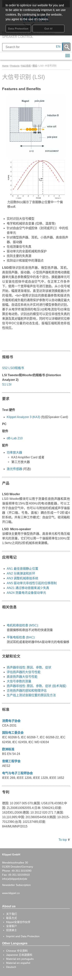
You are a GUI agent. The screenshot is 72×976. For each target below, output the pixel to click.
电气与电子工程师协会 (17, 773)
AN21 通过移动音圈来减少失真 (28, 588)
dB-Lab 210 (15, 438)
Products (14, 65)
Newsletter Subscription (16, 884)
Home (5, 65)
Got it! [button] (48, 28)
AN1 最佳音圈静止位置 (22, 568)
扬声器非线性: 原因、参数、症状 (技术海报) (36, 686)
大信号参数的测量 (19, 681)
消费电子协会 (11, 720)
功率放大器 (14, 452)
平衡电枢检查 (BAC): (21, 637)
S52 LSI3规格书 (13, 368)
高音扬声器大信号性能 (22, 676)
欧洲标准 (8, 749)
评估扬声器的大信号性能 (24, 672)
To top (63, 839)
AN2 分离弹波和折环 (21, 573)
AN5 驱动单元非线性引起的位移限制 (32, 583)
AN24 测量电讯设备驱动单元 (26, 592)
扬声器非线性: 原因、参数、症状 (29, 667)
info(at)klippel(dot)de (14, 878)
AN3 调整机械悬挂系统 (22, 578)
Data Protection (18, 28)
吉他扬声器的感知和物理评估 (27, 690)
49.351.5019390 (21, 870)
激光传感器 (14, 469)
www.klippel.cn (11, 893)
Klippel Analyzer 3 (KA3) (23, 417)
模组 (34, 65)
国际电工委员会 (13, 732)
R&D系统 (26, 65)
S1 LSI (6, 384)
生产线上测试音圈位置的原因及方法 (31, 695)
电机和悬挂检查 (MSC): (23, 625)
